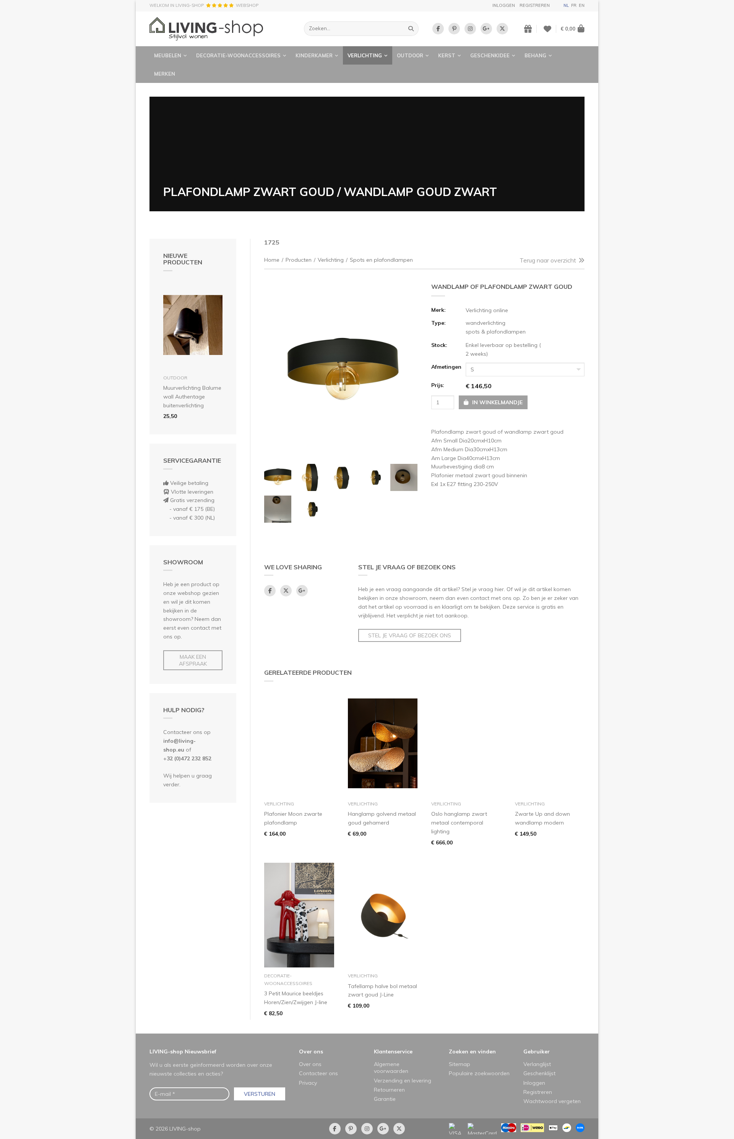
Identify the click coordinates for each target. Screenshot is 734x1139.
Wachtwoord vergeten (552, 1101)
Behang (535, 55)
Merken (164, 74)
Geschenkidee (490, 55)
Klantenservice (393, 1051)
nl (566, 5)
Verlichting (365, 55)
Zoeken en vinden (472, 1051)
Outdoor (410, 55)
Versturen (259, 1093)
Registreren (535, 5)
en (582, 5)
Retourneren (389, 1089)
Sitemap (459, 1064)
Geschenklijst (539, 1073)
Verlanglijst (537, 1064)
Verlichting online (487, 310)
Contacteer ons (318, 1073)
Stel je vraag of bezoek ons (409, 635)
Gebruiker (536, 1051)
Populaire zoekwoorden (479, 1073)
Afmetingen (446, 366)
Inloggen (503, 5)
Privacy (308, 1082)
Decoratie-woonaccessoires (238, 55)
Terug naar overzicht (548, 260)
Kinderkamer (314, 55)
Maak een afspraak (193, 660)
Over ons (311, 1051)
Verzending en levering (402, 1080)
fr (573, 5)
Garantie (385, 1098)
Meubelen (167, 55)
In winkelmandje (497, 402)
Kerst (446, 55)
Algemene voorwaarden (391, 1067)
